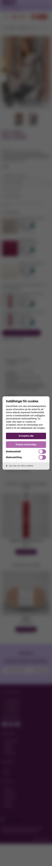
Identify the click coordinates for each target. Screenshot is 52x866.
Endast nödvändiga (26, 444)
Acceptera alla (26, 436)
